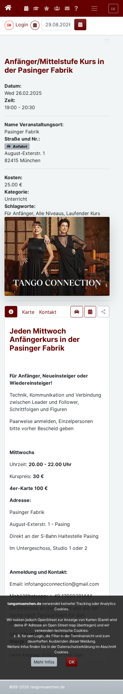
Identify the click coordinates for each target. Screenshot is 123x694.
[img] (80, 24)
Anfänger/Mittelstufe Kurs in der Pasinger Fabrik (54, 65)
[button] (113, 8)
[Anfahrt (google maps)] (76, 311)
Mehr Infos (44, 661)
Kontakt (47, 312)
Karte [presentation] (28, 312)
